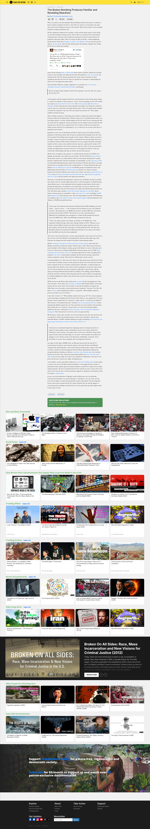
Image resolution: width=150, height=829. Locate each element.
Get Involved (77, 806)
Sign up (76, 819)
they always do (66, 252)
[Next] (105, 675)
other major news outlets (83, 193)
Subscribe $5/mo (103, 806)
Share (70, 19)
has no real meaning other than (87, 303)
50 (109, 772)
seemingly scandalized (75, 284)
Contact (57, 809)
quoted (53, 290)
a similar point (59, 373)
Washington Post (55, 195)
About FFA (57, 806)
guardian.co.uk (68, 16)
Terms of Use (37, 825)
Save (63, 19)
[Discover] (28, 2)
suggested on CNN (96, 161)
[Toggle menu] (7, 2)
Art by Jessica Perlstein (141, 791)
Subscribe (36, 772)
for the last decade (56, 44)
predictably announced (72, 170)
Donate (99, 809)
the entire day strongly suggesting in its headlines (80, 191)
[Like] (48, 19)
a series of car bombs (92, 75)
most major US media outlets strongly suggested (73, 198)
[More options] (37, 433)
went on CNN (56, 167)
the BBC (98, 193)
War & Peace (61, 394)
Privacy (30, 825)
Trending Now (34, 811)
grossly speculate (67, 167)
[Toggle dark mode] (134, 2)
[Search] (131, 2)
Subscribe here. (61, 404)
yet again (79, 281)
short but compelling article (86, 362)
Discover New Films (35, 809)
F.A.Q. (56, 811)
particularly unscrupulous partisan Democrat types (70, 174)
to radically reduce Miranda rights (82, 352)
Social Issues (51, 394)
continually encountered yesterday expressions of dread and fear (70, 243)
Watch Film (92, 675)
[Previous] (101, 675)
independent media (55, 759)
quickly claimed (95, 156)
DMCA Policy (45, 825)
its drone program (82, 104)
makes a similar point (67, 72)
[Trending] (35, 2)
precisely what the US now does (65, 104)
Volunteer (76, 809)
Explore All (22, 442)
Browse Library (34, 806)
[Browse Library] (31, 2)
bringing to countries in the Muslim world (76, 41)
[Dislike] (52, 19)
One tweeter (57, 255)
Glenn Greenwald (55, 16)
